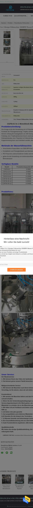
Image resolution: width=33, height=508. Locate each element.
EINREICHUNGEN (16, 270)
